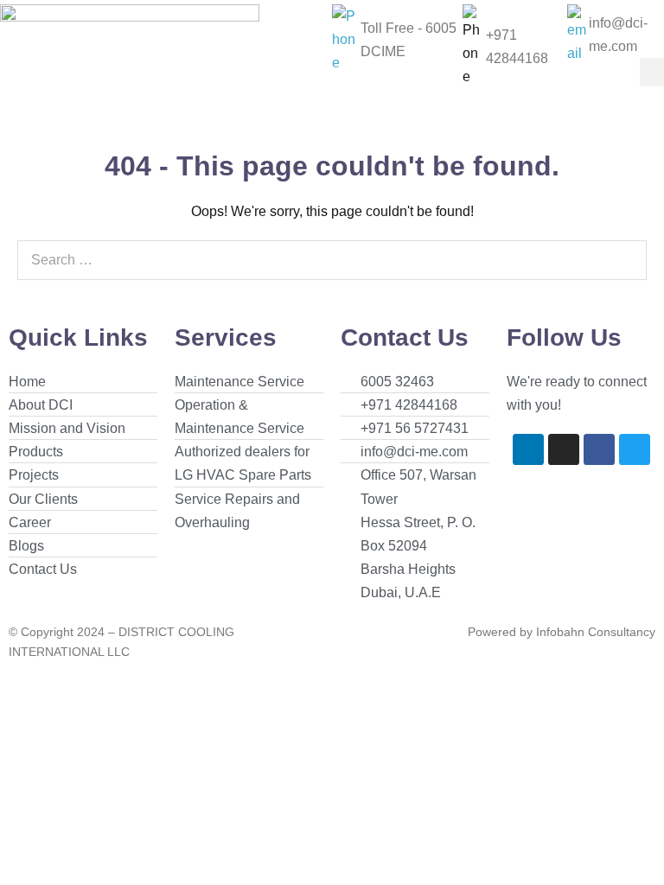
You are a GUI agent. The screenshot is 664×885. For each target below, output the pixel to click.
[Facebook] (599, 449)
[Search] (624, 260)
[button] (652, 72)
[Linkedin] (528, 449)
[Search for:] (332, 259)
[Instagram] (563, 449)
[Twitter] (634, 449)
